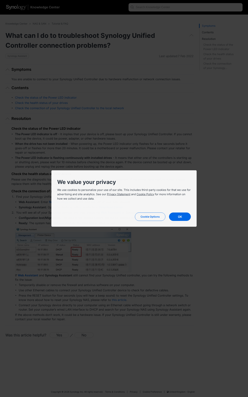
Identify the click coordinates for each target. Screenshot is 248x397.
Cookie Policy (145, 194)
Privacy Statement (118, 194)
